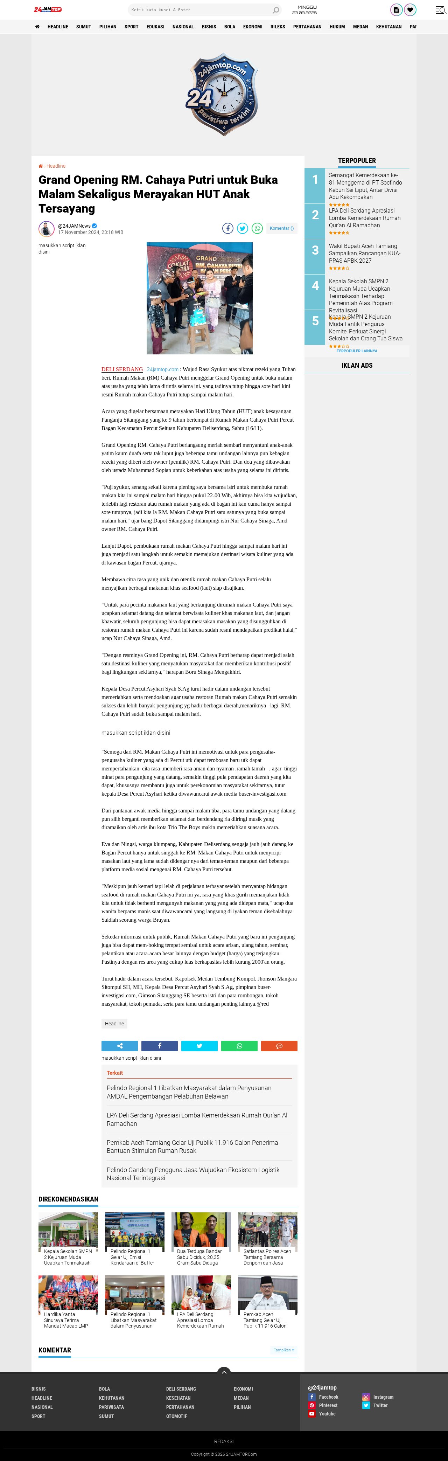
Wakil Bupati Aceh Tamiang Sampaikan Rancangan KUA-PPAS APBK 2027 (365, 253)
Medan (360, 26)
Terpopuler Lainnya (357, 351)
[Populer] (410, 9)
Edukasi (155, 26)
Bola (229, 26)
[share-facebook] (227, 228)
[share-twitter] (242, 228)
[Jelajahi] (440, 10)
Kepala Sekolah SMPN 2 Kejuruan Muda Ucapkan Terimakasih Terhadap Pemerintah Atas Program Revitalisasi (361, 296)
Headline (58, 26)
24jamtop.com (162, 369)
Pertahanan (307, 26)
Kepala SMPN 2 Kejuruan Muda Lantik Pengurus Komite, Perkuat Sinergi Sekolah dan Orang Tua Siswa (366, 327)
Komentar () (282, 228)
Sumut (83, 26)
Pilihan (108, 26)
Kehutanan (389, 26)
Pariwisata (111, 1407)
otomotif (176, 1416)
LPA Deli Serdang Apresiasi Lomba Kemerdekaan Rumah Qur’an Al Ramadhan (365, 218)
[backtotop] (224, 1374)
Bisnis (209, 26)
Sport (132, 26)
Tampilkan (283, 1350)
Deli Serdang (181, 1389)
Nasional (183, 26)
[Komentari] (279, 1046)
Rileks (278, 26)
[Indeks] (396, 9)
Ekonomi (252, 26)
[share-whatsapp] (257, 228)
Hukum (337, 26)
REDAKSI (224, 1441)
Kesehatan (178, 1398)
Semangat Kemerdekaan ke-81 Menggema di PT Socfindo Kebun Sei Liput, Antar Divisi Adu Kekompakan (365, 186)
